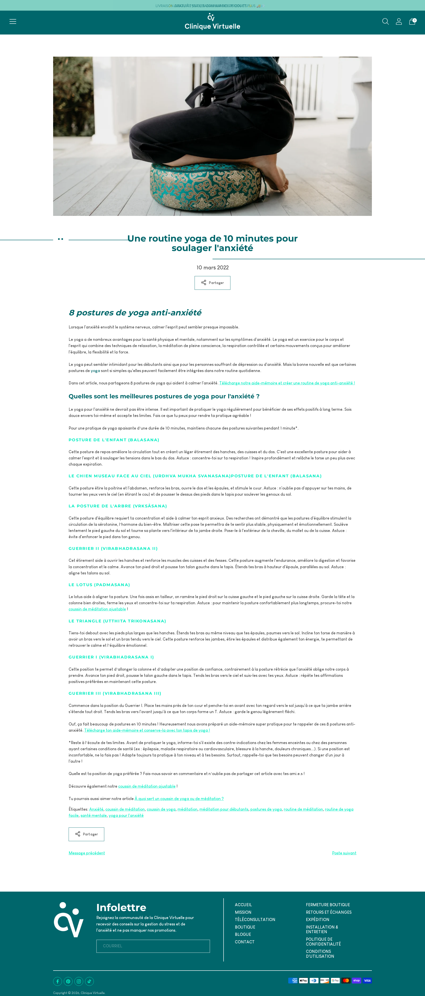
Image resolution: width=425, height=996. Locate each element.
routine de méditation (303, 809)
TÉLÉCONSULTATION (255, 919)
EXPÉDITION (317, 919)
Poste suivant (344, 853)
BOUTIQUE (245, 927)
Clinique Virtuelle (93, 993)
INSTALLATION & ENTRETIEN (322, 929)
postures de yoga (266, 809)
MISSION (243, 912)
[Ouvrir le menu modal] (13, 21)
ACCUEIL (243, 905)
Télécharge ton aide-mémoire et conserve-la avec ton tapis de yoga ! (147, 730)
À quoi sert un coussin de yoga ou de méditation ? (179, 798)
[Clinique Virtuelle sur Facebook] (57, 981)
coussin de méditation (125, 809)
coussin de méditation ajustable (97, 609)
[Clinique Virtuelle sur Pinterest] (68, 981)
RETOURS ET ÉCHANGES (329, 912)
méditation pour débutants (223, 809)
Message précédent (87, 853)
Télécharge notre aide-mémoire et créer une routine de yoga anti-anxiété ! (287, 383)
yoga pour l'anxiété (126, 815)
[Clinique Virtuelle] (212, 21)
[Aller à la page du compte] (399, 21)
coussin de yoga (161, 809)
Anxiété (96, 809)
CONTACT (245, 942)
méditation (187, 809)
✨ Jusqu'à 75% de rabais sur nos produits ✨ (210, 6)
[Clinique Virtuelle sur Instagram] (78, 981)
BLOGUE (243, 934)
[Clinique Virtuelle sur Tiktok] (89, 981)
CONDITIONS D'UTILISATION (320, 954)
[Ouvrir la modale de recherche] (385, 21)
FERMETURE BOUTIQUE (328, 905)
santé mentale (94, 815)
